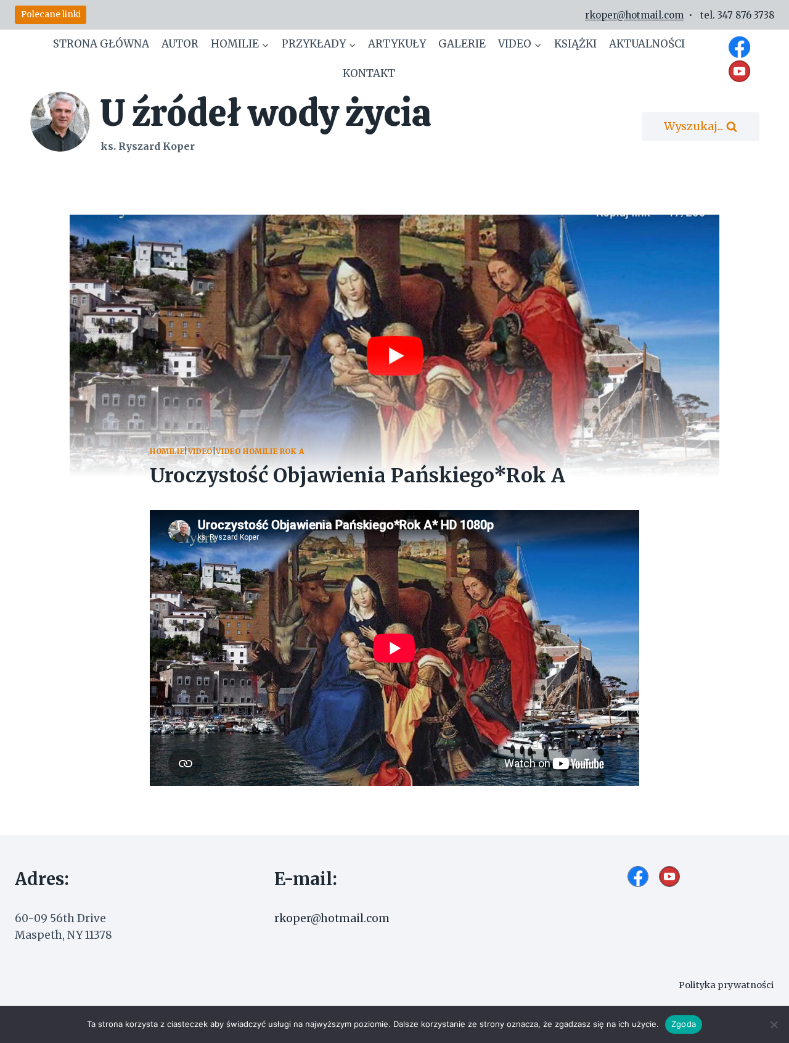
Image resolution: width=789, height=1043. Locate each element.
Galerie (462, 44)
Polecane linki (51, 14)
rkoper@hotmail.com (634, 15)
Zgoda (683, 1024)
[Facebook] (739, 46)
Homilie (167, 451)
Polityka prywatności (726, 985)
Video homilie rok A (260, 451)
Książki (575, 44)
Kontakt (369, 73)
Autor (179, 44)
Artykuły (397, 44)
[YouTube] (739, 70)
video (200, 451)
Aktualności (647, 44)
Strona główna (101, 44)
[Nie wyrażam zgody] (773, 1024)
